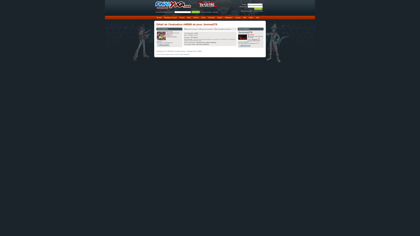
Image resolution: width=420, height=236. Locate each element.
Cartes (203, 17)
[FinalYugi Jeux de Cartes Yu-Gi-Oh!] (186, 8)
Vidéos (251, 17)
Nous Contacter (175, 54)
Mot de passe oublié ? (247, 11)
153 (258, 40)
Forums (182, 17)
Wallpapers (229, 17)
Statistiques (187, 54)
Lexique (238, 17)
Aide (181, 54)
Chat (257, 17)
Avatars (219, 17)
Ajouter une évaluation (207, 29)
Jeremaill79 (245, 32)
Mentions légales (165, 54)
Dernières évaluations (192, 29)
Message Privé (164, 45)
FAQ (244, 17)
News (189, 17)
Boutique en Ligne (170, 17)
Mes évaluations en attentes (223, 29)
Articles (196, 17)
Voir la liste (215, 12)
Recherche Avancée (206, 12)
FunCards (211, 17)
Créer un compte (258, 11)
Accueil (159, 17)
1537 (239, 43)
